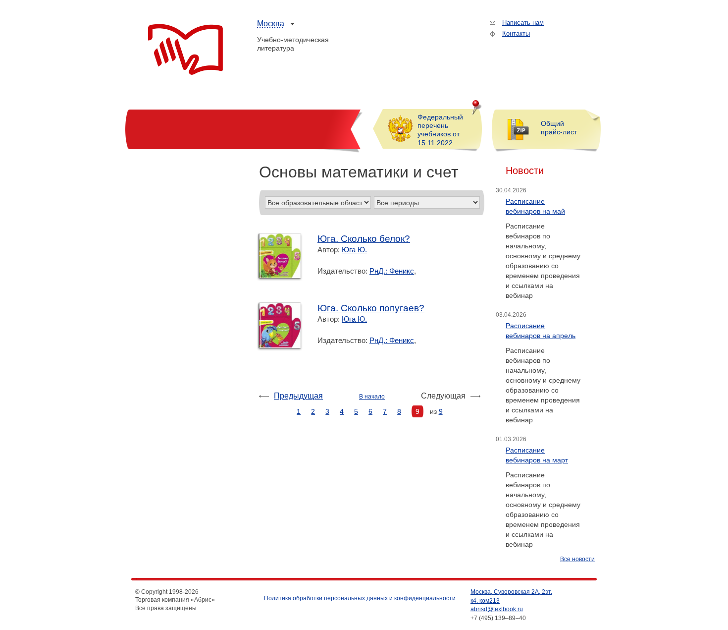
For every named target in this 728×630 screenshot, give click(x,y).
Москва (270, 23)
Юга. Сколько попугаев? (370, 308)
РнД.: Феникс (391, 271)
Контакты (516, 33)
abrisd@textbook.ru (496, 609)
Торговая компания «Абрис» (185, 49)
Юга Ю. (354, 249)
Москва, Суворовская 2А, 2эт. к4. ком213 (511, 596)
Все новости (577, 559)
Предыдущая (298, 396)
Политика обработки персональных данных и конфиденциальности (360, 598)
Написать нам (523, 22)
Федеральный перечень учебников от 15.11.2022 (440, 130)
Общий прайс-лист (559, 127)
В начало (372, 396)
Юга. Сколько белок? (363, 238)
